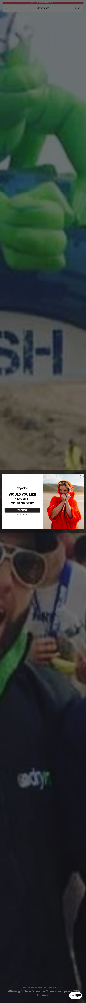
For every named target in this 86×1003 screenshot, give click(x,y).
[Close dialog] (81, 476)
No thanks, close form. (22, 515)
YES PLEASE (22, 510)
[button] (75, 995)
